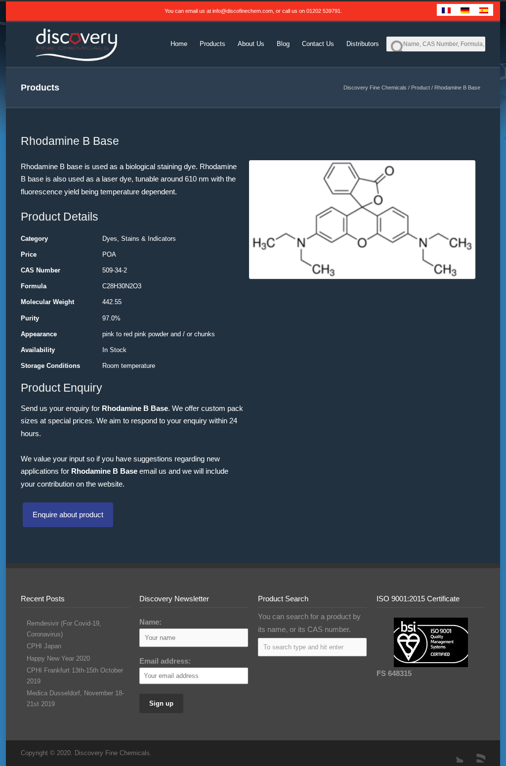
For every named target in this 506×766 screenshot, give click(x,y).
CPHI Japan (44, 646)
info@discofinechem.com (242, 11)
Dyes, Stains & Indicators (139, 238)
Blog (283, 43)
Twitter (453, 753)
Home (178, 43)
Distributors (362, 43)
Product (420, 87)
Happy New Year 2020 (58, 658)
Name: (150, 622)
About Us (251, 43)
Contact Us (318, 43)
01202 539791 (323, 11)
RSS (475, 753)
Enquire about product (68, 514)
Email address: (165, 661)
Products (212, 43)
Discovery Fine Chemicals (375, 87)
